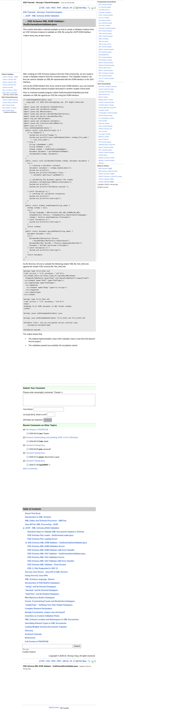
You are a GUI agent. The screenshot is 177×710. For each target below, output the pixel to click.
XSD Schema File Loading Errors (42, 539)
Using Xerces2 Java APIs (36, 576)
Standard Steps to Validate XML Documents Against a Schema (55, 532)
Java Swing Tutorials (104, 20)
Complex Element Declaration (38, 609)
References (30, 638)
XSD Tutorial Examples (105, 75)
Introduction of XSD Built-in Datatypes (42, 583)
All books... (101, 81)
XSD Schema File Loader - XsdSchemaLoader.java (50, 535)
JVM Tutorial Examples (105, 33)
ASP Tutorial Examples (105, 4)
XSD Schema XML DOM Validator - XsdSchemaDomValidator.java (57, 543)
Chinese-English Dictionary (10, 100)
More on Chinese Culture (10, 90)
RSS (53, 8)
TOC (43, 8)
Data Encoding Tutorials (105, 115)
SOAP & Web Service (104, 68)
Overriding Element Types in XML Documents (45, 623)
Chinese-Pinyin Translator (10, 102)
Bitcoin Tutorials (103, 97)
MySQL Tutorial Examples (106, 49)
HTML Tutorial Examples (105, 15)
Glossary (29, 631)
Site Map (82, 8)
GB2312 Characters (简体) (106, 173)
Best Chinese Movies (9, 105)
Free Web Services (104, 9)
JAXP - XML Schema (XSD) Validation (42, 16)
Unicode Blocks (103, 155)
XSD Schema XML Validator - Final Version (46, 565)
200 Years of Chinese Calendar (107, 86)
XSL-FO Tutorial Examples (106, 78)
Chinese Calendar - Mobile (10, 77)
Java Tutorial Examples (105, 23)
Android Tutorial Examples (106, 89)
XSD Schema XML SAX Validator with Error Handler (50, 561)
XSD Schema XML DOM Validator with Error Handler (51, 550)
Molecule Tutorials (103, 136)
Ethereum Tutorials (104, 123)
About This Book (32, 513)
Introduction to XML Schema (38, 517)
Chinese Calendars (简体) (106, 179)
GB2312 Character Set (105, 128)
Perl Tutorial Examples (105, 52)
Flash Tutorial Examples (105, 126)
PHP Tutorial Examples (105, 57)
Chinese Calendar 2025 (9, 79)
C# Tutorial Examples (104, 7)
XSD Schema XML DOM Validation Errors (46, 546)
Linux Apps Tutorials (104, 134)
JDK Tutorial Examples (105, 31)
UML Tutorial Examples (105, 150)
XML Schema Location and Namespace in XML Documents (52, 619)
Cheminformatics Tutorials (106, 105)
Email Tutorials (102, 121)
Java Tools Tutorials (104, 25)
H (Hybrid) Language (104, 12)
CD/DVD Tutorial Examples (106, 102)
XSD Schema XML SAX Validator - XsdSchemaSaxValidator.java (56, 554)
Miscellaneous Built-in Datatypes (40, 598)
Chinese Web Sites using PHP (107, 107)
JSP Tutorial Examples (105, 46)
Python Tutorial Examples (105, 62)
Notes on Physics (103, 139)
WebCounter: (54, 707)
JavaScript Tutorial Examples (107, 28)
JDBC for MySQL (103, 38)
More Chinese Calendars (10, 92)
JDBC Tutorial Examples (105, 36)
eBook (66, 8)
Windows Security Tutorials (106, 157)
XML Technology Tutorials (106, 73)
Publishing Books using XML (106, 144)
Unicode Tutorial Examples (106, 152)
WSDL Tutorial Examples (105, 70)
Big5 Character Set (104, 94)
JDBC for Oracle (103, 41)
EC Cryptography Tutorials (106, 118)
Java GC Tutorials (103, 17)
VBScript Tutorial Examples (106, 65)
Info (48, 8)
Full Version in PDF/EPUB (36, 430)
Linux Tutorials (102, 131)
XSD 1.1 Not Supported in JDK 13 (42, 568)
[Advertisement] (11, 36)
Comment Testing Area (35, 445)
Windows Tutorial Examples (106, 160)
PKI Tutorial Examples (104, 142)
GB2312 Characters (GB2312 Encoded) (110, 176)
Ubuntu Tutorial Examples (106, 147)
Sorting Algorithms (103, 54)
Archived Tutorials (33, 634)
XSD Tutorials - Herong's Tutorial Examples (42, 12)
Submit (47, 420)
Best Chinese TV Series (9, 107)
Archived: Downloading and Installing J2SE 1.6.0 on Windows (51, 437)
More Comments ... (31, 469)
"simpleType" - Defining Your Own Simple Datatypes (48, 605)
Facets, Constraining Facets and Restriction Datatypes (50, 601)
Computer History (103, 110)
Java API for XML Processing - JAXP (41, 524)
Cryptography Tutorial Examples (107, 113)
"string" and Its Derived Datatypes (40, 587)
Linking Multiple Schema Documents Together (46, 627)
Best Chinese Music (8, 110)
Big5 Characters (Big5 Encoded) (107, 171)
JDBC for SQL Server (104, 44)
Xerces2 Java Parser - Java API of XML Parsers (46, 572)
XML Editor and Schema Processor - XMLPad (45, 521)
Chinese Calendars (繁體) (106, 181)
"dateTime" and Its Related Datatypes (42, 594)
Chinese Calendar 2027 (9, 84)
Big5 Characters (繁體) (105, 168)
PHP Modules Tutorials (105, 60)
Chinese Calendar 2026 (9, 82)
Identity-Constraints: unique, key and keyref (45, 612)
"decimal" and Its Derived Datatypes (41, 590)
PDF (59, 8)
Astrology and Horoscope (105, 91)
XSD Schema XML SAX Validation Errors (45, 557)
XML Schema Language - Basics (40, 579)
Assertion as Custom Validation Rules (42, 616)
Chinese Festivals (8, 87)
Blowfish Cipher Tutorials (105, 99)
